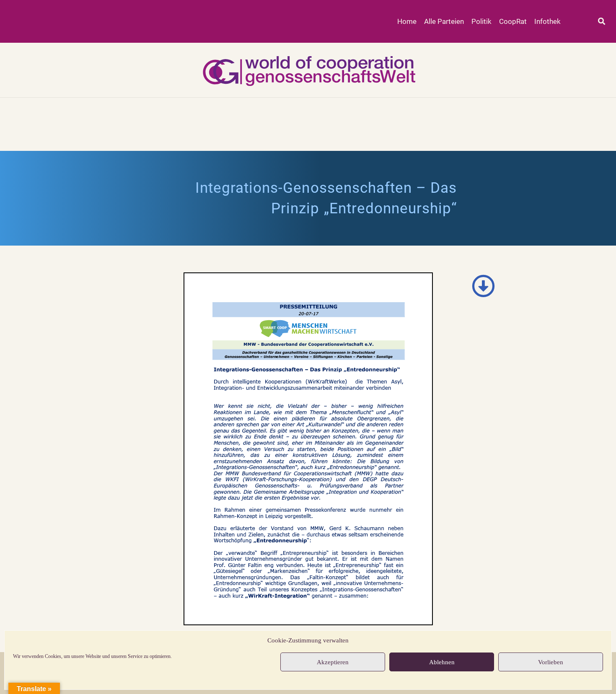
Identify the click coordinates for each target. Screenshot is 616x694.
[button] (601, 21)
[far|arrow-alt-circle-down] (483, 286)
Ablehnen (442, 662)
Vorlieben (550, 662)
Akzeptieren (333, 662)
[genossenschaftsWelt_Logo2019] (308, 70)
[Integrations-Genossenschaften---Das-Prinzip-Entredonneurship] (308, 448)
